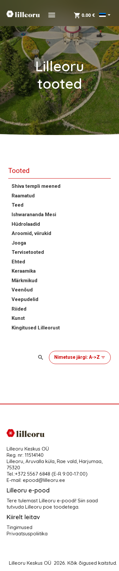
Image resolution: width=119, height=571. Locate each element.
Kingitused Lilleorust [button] (36, 328)
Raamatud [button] (23, 196)
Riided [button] (19, 309)
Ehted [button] (18, 262)
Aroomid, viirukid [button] (31, 233)
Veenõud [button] (22, 290)
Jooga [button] (19, 243)
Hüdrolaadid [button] (26, 224)
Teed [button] (17, 205)
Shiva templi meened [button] (36, 186)
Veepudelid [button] (25, 299)
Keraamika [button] (24, 271)
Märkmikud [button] (24, 281)
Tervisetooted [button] (28, 252)
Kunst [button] (18, 318)
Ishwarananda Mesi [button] (34, 215)
